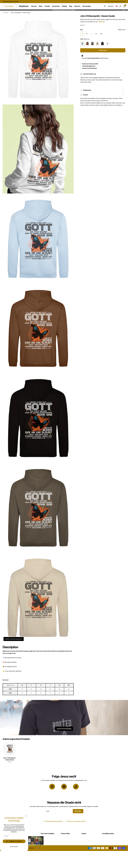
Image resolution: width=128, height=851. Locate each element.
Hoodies (47, 6)
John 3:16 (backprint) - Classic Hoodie (9, 759)
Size (102, 29)
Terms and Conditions (47, 833)
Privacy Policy (65, 833)
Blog (70, 6)
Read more (102, 21)
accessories (56, 6)
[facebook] (64, 786)
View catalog (8, 6)
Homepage (5, 12)
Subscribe (78, 811)
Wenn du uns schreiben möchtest (76, 821)
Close (123, 10)
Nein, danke (14, 846)
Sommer (34, 6)
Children (64, 6)
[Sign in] (120, 6)
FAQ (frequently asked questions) (54, 821)
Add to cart (102, 50)
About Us (77, 6)
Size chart (122, 29)
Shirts (40, 6)
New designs (86, 6)
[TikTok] (76, 786)
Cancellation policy (108, 833)
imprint (84, 833)
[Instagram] (52, 786)
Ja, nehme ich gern (14, 841)
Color (84, 39)
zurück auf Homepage (64, 729)
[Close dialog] (26, 816)
